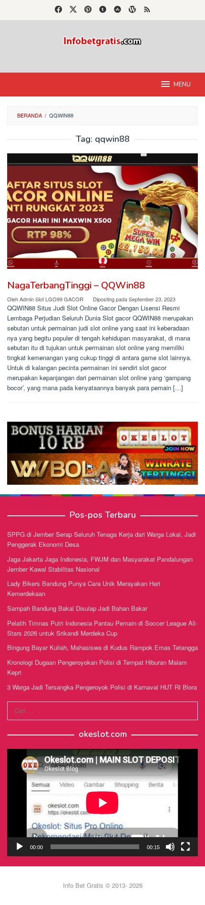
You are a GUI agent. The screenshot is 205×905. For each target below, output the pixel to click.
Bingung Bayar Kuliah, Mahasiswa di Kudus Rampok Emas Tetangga (102, 647)
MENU (182, 84)
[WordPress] (132, 10)
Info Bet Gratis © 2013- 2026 (103, 885)
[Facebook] (58, 10)
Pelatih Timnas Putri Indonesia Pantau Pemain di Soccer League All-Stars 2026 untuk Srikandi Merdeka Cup (102, 628)
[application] (102, 802)
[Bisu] (170, 847)
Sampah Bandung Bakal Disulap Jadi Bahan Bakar (77, 608)
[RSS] (147, 10)
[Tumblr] (102, 10)
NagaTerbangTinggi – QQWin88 (76, 285)
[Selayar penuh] (185, 847)
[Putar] (19, 847)
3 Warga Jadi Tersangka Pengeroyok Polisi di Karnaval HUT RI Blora (102, 687)
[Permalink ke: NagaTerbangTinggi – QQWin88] (102, 210)
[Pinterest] (88, 10)
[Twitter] (73, 10)
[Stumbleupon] (117, 10)
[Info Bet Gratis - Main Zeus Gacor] (102, 40)
